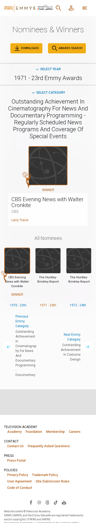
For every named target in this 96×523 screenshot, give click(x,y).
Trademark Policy (45, 475)
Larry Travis (20, 220)
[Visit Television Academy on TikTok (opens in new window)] (55, 502)
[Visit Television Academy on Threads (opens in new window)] (47, 502)
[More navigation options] (84, 8)
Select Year (50, 69)
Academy (14, 432)
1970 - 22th (18, 305)
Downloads (29, 48)
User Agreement (19, 481)
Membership (55, 432)
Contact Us (15, 446)
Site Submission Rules (53, 481)
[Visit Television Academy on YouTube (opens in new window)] (64, 502)
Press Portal (16, 460)
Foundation (34, 432)
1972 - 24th (78, 305)
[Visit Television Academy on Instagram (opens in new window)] (39, 502)
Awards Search (70, 48)
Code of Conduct (19, 488)
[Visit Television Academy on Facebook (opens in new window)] (30, 502)
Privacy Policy (17, 475)
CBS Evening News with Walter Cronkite (47, 202)
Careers (75, 432)
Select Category (50, 92)
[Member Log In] (71, 8)
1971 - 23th (48, 305)
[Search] (58, 8)
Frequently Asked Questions (49, 446)
